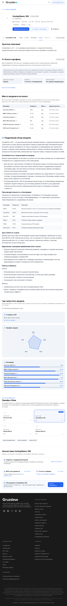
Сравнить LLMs (39, 528)
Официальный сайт (20, 29)
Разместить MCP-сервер (41, 556)
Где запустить (48, 37)
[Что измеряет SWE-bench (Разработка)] (19, 128)
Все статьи (60, 471)
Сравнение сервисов (40, 522)
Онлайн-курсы (6, 548)
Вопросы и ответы (7, 556)
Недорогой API (33, 440)
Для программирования (9, 440)
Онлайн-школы (39, 517)
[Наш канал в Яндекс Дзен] (11, 511)
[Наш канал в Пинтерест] (19, 511)
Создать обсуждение (40, 29)
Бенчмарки (34, 37)
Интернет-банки (39, 509)
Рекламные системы (40, 514)
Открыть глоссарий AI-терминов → (46, 474)
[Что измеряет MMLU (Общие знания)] (17, 113)
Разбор (41, 37)
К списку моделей (10, 9)
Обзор (21, 37)
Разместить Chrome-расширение (44, 559)
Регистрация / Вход (58, 2)
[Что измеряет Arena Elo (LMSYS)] (15, 110)
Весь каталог (27, 471)
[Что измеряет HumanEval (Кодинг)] (16, 117)
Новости (5, 553)
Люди (4, 564)
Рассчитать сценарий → (10, 320)
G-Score (27, 37)
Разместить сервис (40, 551)
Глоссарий (5, 562)
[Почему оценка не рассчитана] (37, 16)
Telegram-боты (39, 534)
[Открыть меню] (3, 2)
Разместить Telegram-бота (42, 553)
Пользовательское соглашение (11, 576)
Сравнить (56, 29)
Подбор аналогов (39, 525)
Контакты (37, 548)
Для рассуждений (22, 440)
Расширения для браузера (42, 536)
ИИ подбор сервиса (8, 567)
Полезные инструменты (9, 559)
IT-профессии (6, 545)
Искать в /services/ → (57, 461)
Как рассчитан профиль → (9, 87)
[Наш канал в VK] (8, 511)
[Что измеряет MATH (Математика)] (16, 121)
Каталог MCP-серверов (41, 531)
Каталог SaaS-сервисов (41, 503)
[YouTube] (15, 511)
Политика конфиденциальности (11, 579)
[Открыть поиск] (49, 2)
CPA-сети (37, 511)
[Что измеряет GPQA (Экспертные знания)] (20, 124)
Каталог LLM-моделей (41, 520)
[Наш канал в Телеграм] (4, 511)
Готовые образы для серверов (43, 506)
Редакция (37, 545)
